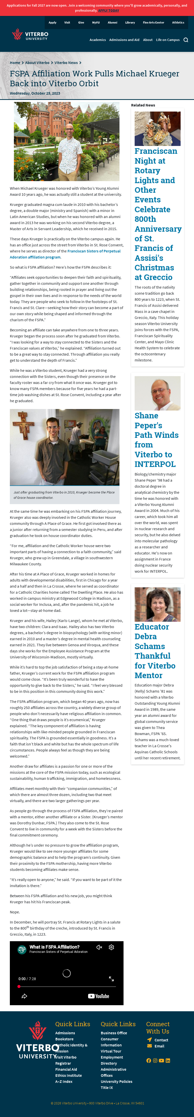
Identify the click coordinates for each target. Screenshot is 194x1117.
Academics (98, 39)
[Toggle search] (185, 40)
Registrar (63, 1063)
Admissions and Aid (124, 39)
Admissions (65, 1032)
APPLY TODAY (108, 10)
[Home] (31, 33)
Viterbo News (66, 62)
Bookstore (64, 1038)
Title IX (107, 1087)
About (148, 39)
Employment (112, 1057)
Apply (52, 22)
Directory (109, 1063)
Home (15, 62)
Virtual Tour (111, 1051)
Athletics (178, 22)
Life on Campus (168, 39)
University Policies (116, 1081)
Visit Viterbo (66, 1057)
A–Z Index (63, 1081)
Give (81, 22)
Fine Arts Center (153, 22)
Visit (67, 22)
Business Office (114, 1032)
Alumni (112, 22)
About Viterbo (37, 62)
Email (159, 1045)
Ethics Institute (68, 1075)
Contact (161, 1039)
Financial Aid (66, 1069)
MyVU (96, 22)
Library (130, 22)
